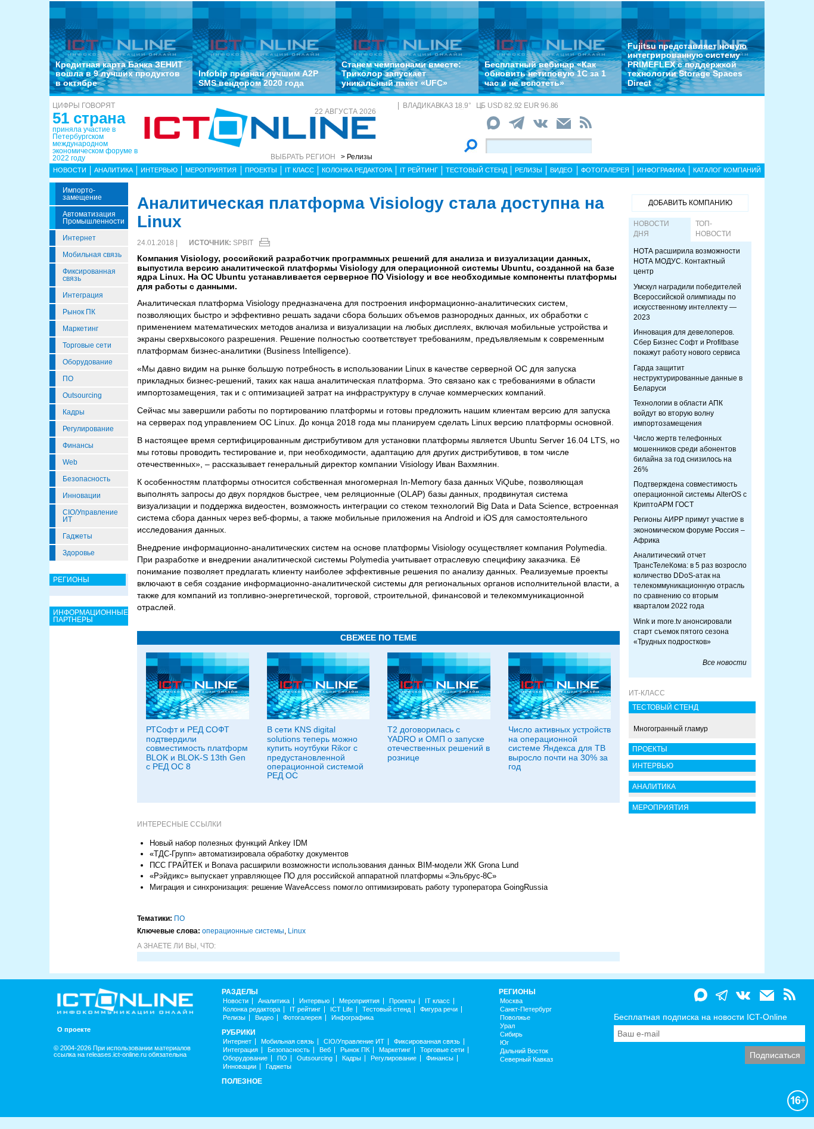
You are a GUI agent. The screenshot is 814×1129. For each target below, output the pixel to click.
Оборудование (88, 362)
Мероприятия (211, 170)
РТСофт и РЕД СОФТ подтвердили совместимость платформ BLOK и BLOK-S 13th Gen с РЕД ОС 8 (197, 748)
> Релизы (356, 157)
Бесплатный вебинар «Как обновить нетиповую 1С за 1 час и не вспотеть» (545, 74)
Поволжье (515, 1017)
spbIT (243, 243)
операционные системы (243, 931)
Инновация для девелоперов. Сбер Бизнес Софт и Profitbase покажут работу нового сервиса (686, 342)
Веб (325, 1050)
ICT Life (341, 1009)
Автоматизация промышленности (94, 218)
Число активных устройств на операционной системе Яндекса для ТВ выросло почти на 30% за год (559, 748)
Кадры (74, 412)
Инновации (82, 495)
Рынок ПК (79, 311)
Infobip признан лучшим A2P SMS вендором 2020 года (258, 78)
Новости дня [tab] (651, 228)
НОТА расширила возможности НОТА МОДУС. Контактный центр (686, 261)
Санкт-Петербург (526, 1009)
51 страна (88, 118)
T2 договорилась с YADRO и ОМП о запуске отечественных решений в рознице (438, 743)
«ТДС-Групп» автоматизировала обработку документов (249, 853)
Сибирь (511, 1034)
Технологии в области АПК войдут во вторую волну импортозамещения (678, 413)
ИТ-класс (647, 693)
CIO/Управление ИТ (90, 516)
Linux (297, 931)
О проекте (74, 1029)
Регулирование (88, 428)
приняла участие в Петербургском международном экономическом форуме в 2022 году (95, 143)
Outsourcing (82, 395)
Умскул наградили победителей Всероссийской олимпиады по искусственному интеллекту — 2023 (687, 302)
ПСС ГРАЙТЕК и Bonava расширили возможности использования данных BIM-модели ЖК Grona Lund (334, 865)
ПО (68, 378)
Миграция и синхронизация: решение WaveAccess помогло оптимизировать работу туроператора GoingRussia (349, 887)
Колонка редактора (357, 170)
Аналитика (113, 170)
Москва (511, 1001)
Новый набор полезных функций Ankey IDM (228, 843)
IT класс (299, 170)
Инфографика (661, 170)
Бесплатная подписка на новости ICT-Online (700, 1017)
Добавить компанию (690, 203)
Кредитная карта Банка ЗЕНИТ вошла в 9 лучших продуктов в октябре (119, 74)
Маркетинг (80, 328)
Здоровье (79, 552)
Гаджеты (77, 536)
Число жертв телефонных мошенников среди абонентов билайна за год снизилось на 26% (684, 453)
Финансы (78, 445)
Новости (69, 170)
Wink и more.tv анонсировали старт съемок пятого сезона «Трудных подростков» (682, 631)
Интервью (159, 170)
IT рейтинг (419, 170)
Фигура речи (439, 1009)
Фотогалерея (605, 170)
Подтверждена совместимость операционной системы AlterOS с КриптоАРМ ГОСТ (690, 494)
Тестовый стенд (476, 170)
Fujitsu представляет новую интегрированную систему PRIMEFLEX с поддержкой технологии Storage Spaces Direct (687, 64)
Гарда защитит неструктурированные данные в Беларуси (687, 378)
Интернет (79, 238)
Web (70, 462)
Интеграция (83, 295)
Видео (561, 170)
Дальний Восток (524, 1051)
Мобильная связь (92, 254)
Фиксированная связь (89, 275)
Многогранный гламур (670, 729)
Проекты (261, 170)
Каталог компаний (727, 170)
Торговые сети (87, 345)
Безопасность (86, 478)
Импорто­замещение (82, 194)
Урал (507, 1026)
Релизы (528, 170)
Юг (504, 1043)
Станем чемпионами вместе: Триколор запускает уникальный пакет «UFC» (401, 74)
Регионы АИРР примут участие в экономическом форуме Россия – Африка (689, 529)
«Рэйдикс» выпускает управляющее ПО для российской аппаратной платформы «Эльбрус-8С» (323, 875)
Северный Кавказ (526, 1059)
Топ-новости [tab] (713, 228)
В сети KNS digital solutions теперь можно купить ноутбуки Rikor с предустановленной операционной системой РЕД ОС (315, 752)
